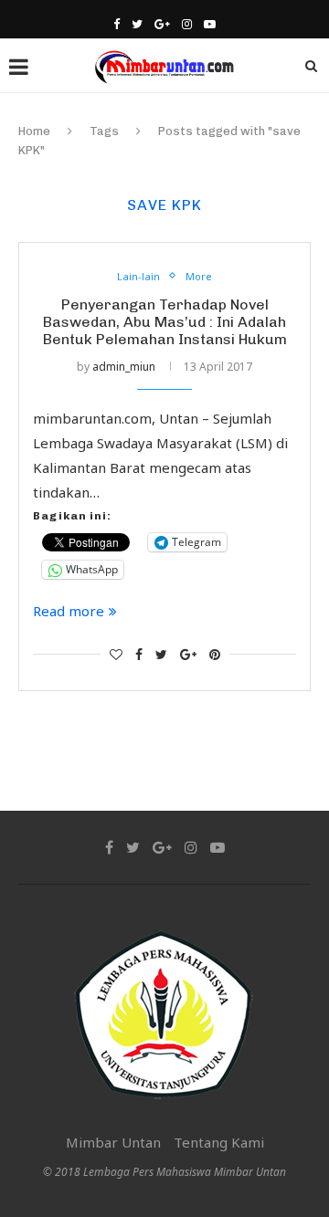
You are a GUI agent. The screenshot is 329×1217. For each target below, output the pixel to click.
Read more (68, 611)
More (199, 276)
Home (34, 131)
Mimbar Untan (113, 1142)
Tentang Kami (219, 1142)
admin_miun (123, 366)
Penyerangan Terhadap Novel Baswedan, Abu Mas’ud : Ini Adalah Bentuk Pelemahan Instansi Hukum (165, 322)
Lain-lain (138, 276)
